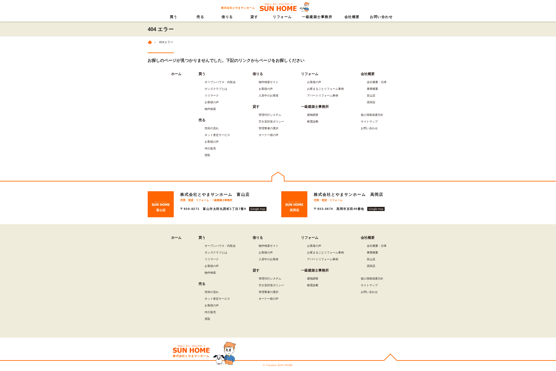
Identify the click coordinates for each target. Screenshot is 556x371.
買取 (207, 155)
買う (173, 17)
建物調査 (312, 114)
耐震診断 (312, 121)
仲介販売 (210, 148)
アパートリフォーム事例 (322, 95)
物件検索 (210, 109)
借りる (227, 17)
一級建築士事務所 (317, 17)
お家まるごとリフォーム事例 (325, 88)
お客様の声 (212, 102)
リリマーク (212, 95)
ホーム (176, 74)
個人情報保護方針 (372, 114)
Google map (257, 209)
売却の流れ (212, 128)
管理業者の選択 (268, 128)
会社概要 (352, 17)
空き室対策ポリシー (271, 121)
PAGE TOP (390, 358)
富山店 (371, 95)
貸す (254, 17)
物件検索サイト (268, 82)
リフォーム (282, 17)
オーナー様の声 (268, 135)
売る (200, 17)
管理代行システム (270, 114)
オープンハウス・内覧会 (220, 82)
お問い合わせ (381, 17)
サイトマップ (369, 121)
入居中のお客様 (268, 95)
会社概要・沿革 (377, 82)
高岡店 (371, 102)
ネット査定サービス (217, 135)
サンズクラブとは (216, 88)
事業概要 (372, 88)
